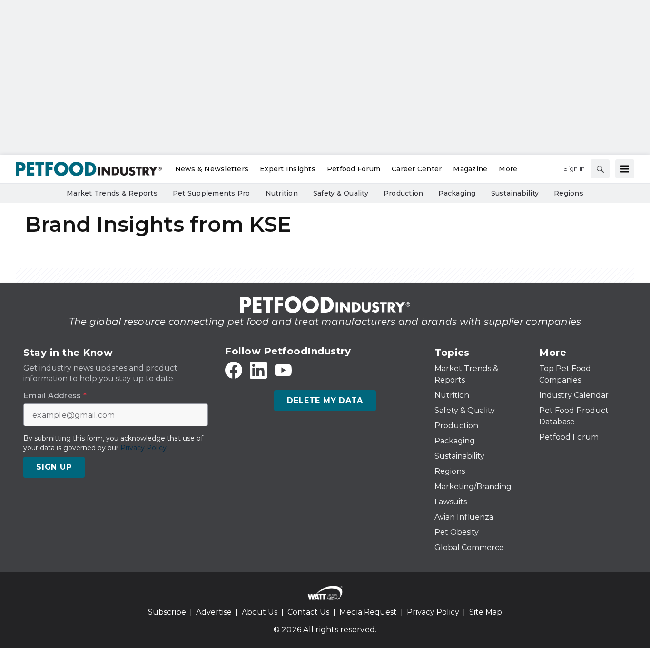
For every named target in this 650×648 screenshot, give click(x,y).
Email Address (55, 396)
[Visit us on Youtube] (283, 370)
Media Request (368, 612)
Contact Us (308, 612)
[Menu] (624, 168)
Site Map (485, 612)
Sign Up (54, 466)
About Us (259, 612)
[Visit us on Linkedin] (258, 370)
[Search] (600, 168)
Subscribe (167, 612)
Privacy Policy (433, 612)
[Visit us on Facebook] (233, 370)
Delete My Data (325, 400)
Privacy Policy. (144, 447)
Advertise (214, 612)
